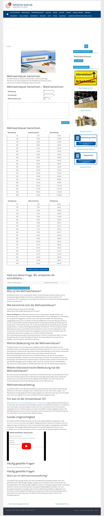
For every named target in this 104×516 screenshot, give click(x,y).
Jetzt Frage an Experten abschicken (18, 288)
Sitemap (96, 510)
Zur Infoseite (78, 61)
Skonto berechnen (63, 504)
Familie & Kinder (78, 12)
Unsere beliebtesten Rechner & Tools (80, 16)
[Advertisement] (52, 30)
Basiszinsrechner (86, 131)
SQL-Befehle (62, 16)
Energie (68, 12)
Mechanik (43, 16)
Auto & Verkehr (15, 12)
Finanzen (87, 12)
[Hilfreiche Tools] (7, 14)
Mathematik (34, 16)
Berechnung (26, 12)
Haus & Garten (23, 16)
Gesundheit (13, 16)
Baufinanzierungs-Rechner (86, 149)
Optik (49, 16)
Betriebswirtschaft (38, 12)
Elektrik (61, 12)
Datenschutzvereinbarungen (87, 510)
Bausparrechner (85, 167)
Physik (55, 16)
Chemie (55, 12)
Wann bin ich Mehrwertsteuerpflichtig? (19, 467)
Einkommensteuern (13, 423)
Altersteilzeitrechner (86, 88)
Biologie (48, 12)
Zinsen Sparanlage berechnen (17, 504)
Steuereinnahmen (55, 349)
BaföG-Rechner (86, 110)
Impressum (76, 510)
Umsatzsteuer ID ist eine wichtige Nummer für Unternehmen (28, 403)
